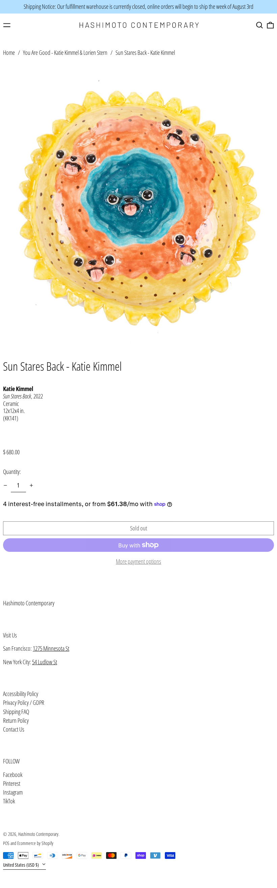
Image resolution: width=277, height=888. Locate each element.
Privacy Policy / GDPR (23, 702)
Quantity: (12, 472)
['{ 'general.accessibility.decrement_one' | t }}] (5, 485)
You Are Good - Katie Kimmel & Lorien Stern (65, 52)
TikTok (9, 801)
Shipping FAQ (16, 712)
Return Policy (16, 720)
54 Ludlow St (44, 662)
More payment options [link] (138, 561)
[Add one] (31, 485)
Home (9, 52)
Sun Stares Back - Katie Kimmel (145, 52)
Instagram (13, 792)
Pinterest (11, 783)
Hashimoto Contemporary (28, 603)
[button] (259, 25)
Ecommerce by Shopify (35, 843)
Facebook (12, 775)
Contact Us (13, 729)
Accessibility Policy (20, 694)
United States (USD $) (21, 865)
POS (6, 843)
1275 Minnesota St (51, 648)
